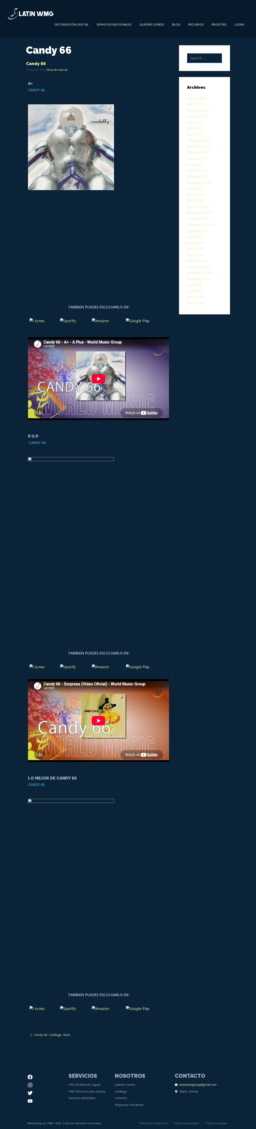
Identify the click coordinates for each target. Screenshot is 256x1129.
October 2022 (198, 110)
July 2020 (194, 188)
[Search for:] (204, 58)
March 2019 (196, 261)
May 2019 (195, 248)
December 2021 (199, 146)
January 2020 (197, 206)
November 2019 (199, 212)
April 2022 (195, 134)
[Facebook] (30, 1077)
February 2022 (198, 140)
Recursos (196, 24)
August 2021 (197, 158)
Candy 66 (36, 63)
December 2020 (199, 182)
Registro (219, 24)
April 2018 (195, 303)
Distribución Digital (72, 24)
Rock (66, 1035)
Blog (176, 24)
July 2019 (194, 236)
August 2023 (197, 98)
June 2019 (195, 242)
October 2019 (198, 218)
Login (239, 24)
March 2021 (196, 170)
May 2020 (195, 194)
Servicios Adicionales (114, 24)
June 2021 (195, 164)
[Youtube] (30, 1101)
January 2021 (197, 176)
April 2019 (195, 255)
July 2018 (194, 285)
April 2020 (195, 200)
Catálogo (55, 1035)
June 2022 (195, 128)
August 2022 (197, 116)
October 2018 (198, 278)
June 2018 (195, 291)
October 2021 (198, 152)
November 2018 (199, 272)
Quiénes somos (152, 24)
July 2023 (194, 104)
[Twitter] (30, 1093)
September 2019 (200, 224)
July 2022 (194, 122)
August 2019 (197, 230)
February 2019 (198, 266)
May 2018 (195, 297)
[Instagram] (30, 1085)
